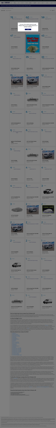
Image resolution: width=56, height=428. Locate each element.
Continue (28, 29)
